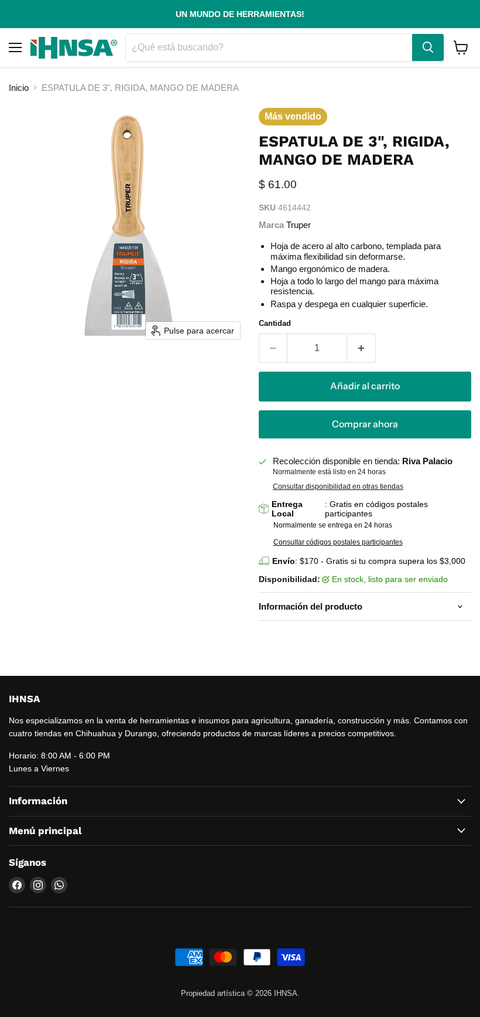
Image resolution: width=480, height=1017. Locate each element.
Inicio (19, 88)
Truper (298, 225)
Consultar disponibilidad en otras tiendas (338, 486)
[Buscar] (428, 47)
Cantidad (275, 323)
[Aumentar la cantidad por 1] (361, 348)
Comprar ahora (365, 424)
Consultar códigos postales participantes (338, 542)
